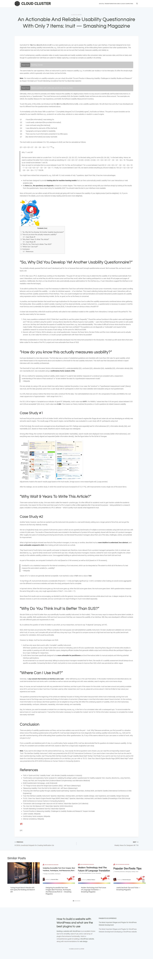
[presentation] (23, 873)
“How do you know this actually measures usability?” (39, 234)
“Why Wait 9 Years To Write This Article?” (35, 239)
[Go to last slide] (10, 881)
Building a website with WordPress (68, 931)
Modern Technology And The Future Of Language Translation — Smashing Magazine (93, 890)
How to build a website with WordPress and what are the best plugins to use (75, 922)
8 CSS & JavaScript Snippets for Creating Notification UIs (34, 843)
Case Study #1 (29, 237)
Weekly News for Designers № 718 (126, 843)
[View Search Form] (137, 3)
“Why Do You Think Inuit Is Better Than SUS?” (36, 244)
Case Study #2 (29, 242)
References (28, 251)
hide (45, 228)
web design (83, 941)
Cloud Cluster (76, 14)
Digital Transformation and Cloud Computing (116, 3)
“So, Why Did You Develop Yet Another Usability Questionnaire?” (42, 232)
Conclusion (25, 249)
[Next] (143, 881)
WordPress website (87, 939)
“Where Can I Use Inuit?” (29, 247)
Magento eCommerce (108, 918)
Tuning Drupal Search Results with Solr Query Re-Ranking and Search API (22, 890)
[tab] (73, 900)
